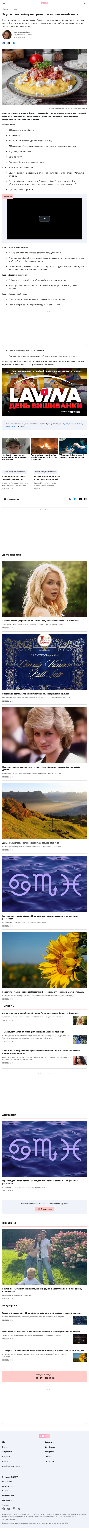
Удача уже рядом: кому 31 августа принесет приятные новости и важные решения (41, 1313)
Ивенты (5, 1491)
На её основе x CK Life (11, 1466)
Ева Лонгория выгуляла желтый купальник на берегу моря (13, 479)
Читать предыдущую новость (14, 471)
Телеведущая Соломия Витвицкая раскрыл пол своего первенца (33, 1031)
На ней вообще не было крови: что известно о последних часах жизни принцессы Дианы (41, 768)
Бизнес (5, 1447)
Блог (4, 1461)
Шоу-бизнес (49, 1447)
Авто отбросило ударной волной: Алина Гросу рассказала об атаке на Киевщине (40, 620)
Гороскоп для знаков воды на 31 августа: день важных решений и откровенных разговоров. (40, 917)
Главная (5, 9)
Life (3, 1442)
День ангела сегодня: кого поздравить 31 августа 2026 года (30, 842)
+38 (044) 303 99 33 (45, 1378)
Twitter (7, 426)
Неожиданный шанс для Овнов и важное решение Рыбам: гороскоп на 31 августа (41, 1331)
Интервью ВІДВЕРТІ (10, 1477)
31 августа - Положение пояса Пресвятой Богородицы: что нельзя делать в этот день (43, 991)
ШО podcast (7, 1482)
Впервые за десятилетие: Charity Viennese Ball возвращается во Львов (35, 693)
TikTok (21, 426)
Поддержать (46, 1209)
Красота (47, 1456)
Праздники (49, 1451)
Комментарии (13, 499)
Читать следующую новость (45, 471)
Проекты (48, 1442)
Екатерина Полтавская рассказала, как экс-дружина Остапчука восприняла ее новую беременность (43, 1290)
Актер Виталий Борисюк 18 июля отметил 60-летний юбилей (47, 479)
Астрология (7, 1451)
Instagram (14, 426)
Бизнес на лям (8, 1496)
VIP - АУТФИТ (49, 1461)
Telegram (64, 424)
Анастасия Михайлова (22, 32)
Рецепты (14, 9)
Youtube (79, 424)
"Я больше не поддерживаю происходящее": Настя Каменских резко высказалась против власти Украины (41, 1052)
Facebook (72, 424)
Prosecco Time (7, 1486)
